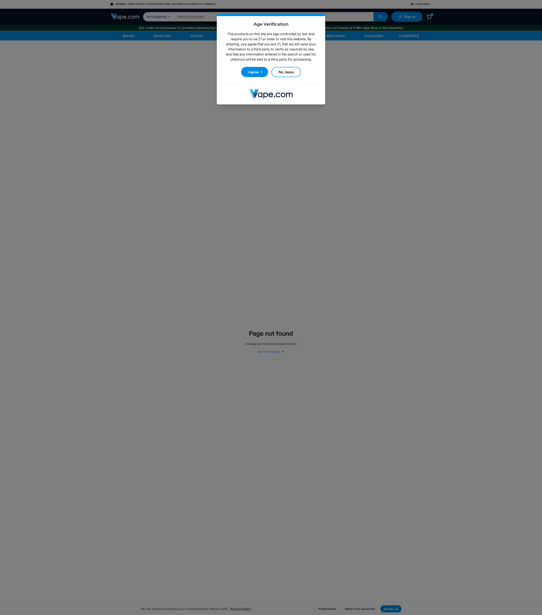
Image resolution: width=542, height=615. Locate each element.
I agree (253, 72)
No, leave (286, 72)
